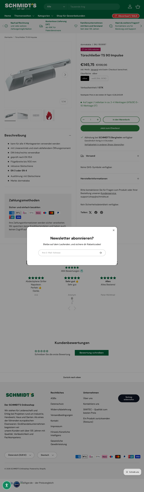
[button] (6, 485)
